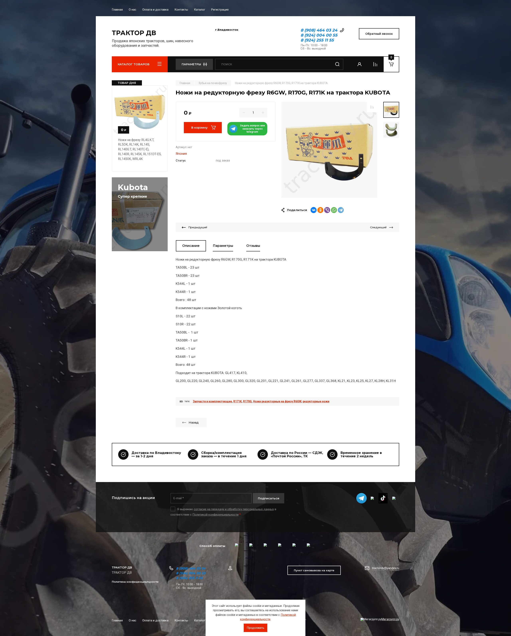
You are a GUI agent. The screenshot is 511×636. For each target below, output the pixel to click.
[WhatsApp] (334, 210)
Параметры (223, 246)
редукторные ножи (316, 401)
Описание (191, 246)
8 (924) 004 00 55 (319, 35)
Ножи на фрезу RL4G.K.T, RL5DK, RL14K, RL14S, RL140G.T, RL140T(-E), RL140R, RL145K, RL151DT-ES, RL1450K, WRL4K (139, 149)
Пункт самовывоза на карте (314, 570)
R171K (237, 401)
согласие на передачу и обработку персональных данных (234, 509)
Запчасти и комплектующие (212, 401)
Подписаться (268, 498)
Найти (337, 64)
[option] (329, 150)
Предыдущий (197, 227)
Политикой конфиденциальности (215, 514)
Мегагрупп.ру (390, 619)
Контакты (181, 9)
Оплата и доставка (155, 9)
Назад (194, 422)
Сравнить (372, 107)
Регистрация (220, 9)
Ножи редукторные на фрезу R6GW (277, 401)
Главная (117, 9)
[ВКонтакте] (314, 210)
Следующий (378, 227)
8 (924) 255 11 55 (317, 40)
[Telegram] (341, 210)
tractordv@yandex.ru (385, 568)
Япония (181, 154)
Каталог (199, 9)
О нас (132, 9)
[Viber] (327, 210)
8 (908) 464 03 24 (319, 30)
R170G (247, 401)
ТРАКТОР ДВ (134, 33)
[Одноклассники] (320, 210)
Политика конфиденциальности (135, 581)
